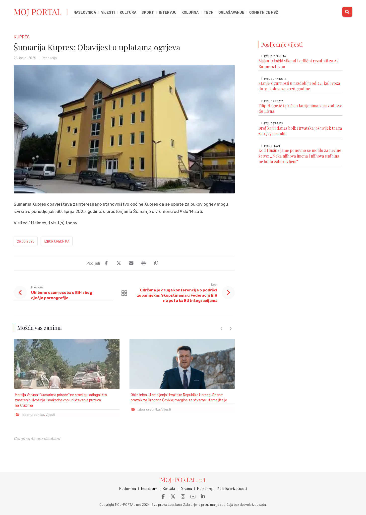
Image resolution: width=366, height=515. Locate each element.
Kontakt (169, 488)
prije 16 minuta (275, 56)
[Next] (230, 329)
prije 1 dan (272, 145)
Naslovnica (127, 488)
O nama (186, 488)
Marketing (204, 488)
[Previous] (221, 329)
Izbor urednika (56, 241)
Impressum (149, 488)
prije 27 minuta (275, 78)
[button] (347, 12)
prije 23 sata (273, 123)
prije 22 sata (273, 101)
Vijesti (50, 415)
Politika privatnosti (232, 488)
